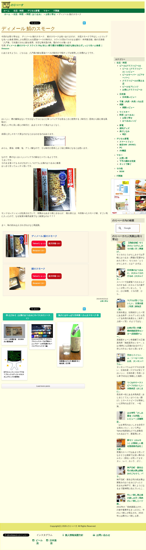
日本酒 (122, 94)
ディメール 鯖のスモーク (44, 236)
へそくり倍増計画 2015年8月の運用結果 (14, 340)
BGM (121, 171)
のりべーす (17, 5)
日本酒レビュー (129, 97)
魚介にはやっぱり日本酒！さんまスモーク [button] (77, 315)
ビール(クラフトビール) (130, 66)
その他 (120, 168)
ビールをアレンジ (130, 86)
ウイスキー (124, 112)
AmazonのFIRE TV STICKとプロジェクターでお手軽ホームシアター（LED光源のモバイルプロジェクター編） (42, 342)
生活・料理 (19, 11)
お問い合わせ (103, 535)
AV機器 (122, 150)
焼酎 (121, 104)
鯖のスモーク (38, 268)
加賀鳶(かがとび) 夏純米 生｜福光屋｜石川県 (69, 362)
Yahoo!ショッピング (39, 243)
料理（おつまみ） (34, 14)
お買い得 (123, 158)
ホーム (7, 11)
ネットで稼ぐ (125, 164)
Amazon (36, 250)
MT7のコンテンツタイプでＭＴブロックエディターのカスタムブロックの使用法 (14, 374)
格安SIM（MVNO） (128, 144)
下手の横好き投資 (127, 161)
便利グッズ (124, 128)
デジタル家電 (33, 11)
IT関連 (56, 11)
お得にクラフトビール (132, 89)
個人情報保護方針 (74, 535)
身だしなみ (124, 131)
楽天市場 (52, 243)
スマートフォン (126, 141)
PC (120, 147)
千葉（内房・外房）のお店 (131, 101)
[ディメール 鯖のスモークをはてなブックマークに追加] (84, 24)
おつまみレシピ (129, 121)
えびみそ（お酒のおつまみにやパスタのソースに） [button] (29, 316)
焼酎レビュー (128, 107)
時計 (124, 134)
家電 (121, 125)
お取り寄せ (51, 14)
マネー (46, 11)
